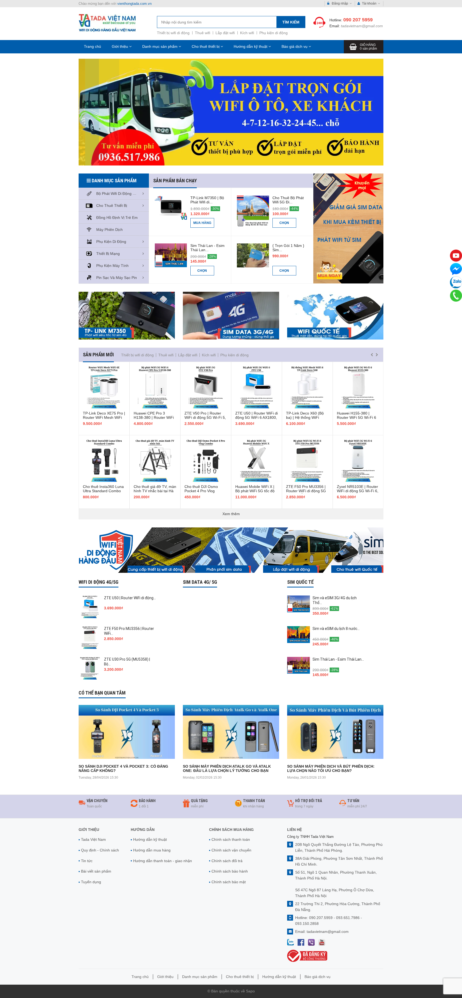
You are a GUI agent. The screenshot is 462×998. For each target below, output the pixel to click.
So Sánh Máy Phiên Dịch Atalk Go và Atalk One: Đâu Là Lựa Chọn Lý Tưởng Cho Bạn (227, 768)
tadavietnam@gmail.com (362, 26)
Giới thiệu (120, 46)
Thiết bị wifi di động (173, 33)
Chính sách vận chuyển (231, 850)
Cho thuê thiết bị (206, 46)
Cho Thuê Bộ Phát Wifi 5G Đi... (288, 200)
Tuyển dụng (91, 882)
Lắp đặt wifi (225, 33)
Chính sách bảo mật (228, 882)
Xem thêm (231, 514)
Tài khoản (369, 3)
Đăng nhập (340, 3)
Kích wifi (247, 33)
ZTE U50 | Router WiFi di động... (130, 597)
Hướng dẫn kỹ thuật (251, 46)
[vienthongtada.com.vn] (107, 23)
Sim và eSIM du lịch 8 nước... (336, 628)
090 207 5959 (358, 19)
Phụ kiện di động (273, 33)
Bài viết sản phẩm (96, 871)
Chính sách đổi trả (226, 861)
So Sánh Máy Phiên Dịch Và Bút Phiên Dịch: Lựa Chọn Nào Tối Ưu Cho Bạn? (331, 768)
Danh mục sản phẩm (160, 46)
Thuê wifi (202, 33)
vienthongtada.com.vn (134, 4)
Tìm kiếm (290, 22)
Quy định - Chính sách (100, 850)
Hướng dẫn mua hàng (152, 850)
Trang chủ (92, 46)
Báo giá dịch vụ (295, 46)
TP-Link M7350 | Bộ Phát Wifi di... (207, 200)
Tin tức (87, 861)
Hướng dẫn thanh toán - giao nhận (162, 861)
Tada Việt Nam (93, 839)
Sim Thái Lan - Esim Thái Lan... (207, 247)
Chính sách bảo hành (229, 871)
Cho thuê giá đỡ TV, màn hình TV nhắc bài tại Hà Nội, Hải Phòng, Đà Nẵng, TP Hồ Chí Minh (155, 493)
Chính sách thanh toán (230, 839)
